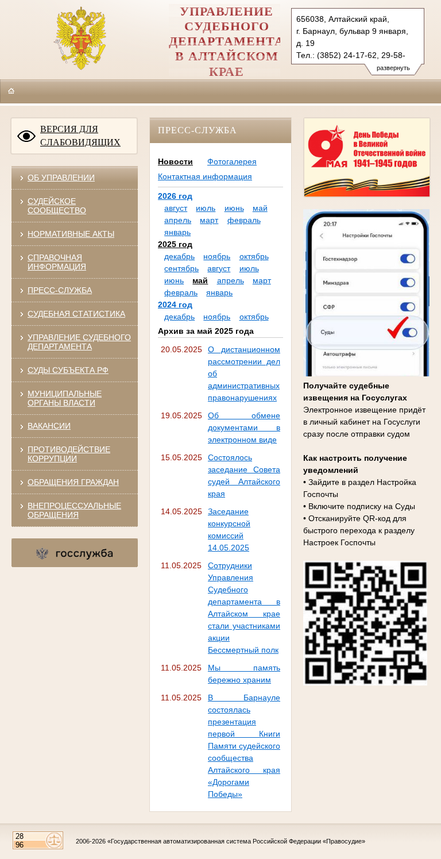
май (260, 208)
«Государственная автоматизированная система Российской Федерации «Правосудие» (236, 841)
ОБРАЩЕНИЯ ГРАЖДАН (73, 482)
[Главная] (11, 90)
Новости (175, 161)
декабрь (179, 256)
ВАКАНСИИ (49, 425)
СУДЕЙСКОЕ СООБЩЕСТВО (57, 206)
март (209, 220)
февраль (244, 220)
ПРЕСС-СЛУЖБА (60, 290)
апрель (177, 220)
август (175, 208)
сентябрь (181, 268)
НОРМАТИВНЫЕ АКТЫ (71, 233)
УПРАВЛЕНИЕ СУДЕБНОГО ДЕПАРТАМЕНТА (79, 342)
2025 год (175, 244)
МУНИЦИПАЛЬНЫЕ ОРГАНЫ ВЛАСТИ (65, 398)
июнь (234, 208)
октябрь (254, 256)
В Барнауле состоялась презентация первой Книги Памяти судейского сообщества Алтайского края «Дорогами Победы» (244, 746)
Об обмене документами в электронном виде (244, 427)
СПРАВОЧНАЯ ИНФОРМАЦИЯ (57, 262)
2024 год (175, 304)
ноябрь (216, 256)
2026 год (175, 196)
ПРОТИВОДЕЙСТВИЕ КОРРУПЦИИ (69, 454)
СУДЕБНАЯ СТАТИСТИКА (76, 313)
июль (205, 208)
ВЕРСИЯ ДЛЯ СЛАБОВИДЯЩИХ (80, 135)
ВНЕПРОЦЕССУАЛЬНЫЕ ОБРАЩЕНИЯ (74, 510)
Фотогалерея (232, 161)
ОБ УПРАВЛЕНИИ (61, 177)
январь (177, 232)
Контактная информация (205, 176)
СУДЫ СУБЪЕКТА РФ (68, 370)
